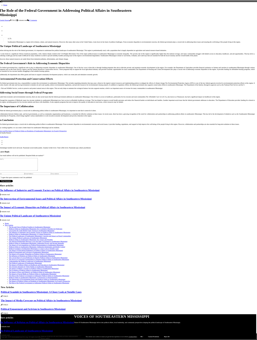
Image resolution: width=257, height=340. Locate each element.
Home (5, 5)
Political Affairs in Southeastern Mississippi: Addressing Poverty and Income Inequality (36, 243)
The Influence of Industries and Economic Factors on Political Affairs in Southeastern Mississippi (39, 232)
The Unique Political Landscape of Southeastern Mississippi (28, 238)
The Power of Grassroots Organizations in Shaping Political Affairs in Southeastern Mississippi (39, 259)
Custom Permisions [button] (153, 336)
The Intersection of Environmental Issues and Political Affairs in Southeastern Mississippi (37, 279)
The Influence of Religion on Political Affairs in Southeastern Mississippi (32, 256)
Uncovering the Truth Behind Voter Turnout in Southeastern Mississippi (31, 230)
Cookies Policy (132, 336)
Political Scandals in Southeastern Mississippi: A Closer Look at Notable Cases (34, 249)
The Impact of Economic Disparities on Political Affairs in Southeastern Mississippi (35, 254)
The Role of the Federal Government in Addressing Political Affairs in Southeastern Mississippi (39, 276)
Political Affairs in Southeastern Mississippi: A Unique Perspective (30, 234)
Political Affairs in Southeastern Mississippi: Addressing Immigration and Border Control (37, 247)
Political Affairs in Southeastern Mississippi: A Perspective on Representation (33, 277)
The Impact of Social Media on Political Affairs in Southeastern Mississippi (32, 274)
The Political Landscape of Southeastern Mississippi (25, 263)
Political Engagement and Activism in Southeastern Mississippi (29, 252)
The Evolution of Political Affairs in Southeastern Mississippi (28, 270)
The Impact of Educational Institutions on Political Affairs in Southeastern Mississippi (36, 250)
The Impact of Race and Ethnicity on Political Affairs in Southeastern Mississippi (34, 272)
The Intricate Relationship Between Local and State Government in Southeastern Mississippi (38, 241)
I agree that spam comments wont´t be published (16, 177)
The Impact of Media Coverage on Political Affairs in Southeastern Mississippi (34, 268)
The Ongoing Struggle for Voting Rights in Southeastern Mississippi (30, 267)
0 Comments (33, 20)
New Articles (9, 225)
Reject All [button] (166, 336)
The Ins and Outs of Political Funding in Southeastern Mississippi (29, 227)
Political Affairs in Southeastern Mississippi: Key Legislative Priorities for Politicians (35, 229)
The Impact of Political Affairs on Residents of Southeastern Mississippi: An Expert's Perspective (39, 281)
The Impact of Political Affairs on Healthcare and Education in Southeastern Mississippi (36, 265)
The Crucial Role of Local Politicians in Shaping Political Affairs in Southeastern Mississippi (38, 258)
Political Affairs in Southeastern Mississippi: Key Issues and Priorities (31, 240)
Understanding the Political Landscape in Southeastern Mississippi (30, 261)
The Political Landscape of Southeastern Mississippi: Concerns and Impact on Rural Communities (40, 236)
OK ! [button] (141, 336)
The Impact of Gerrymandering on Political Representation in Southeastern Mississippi (36, 245)
